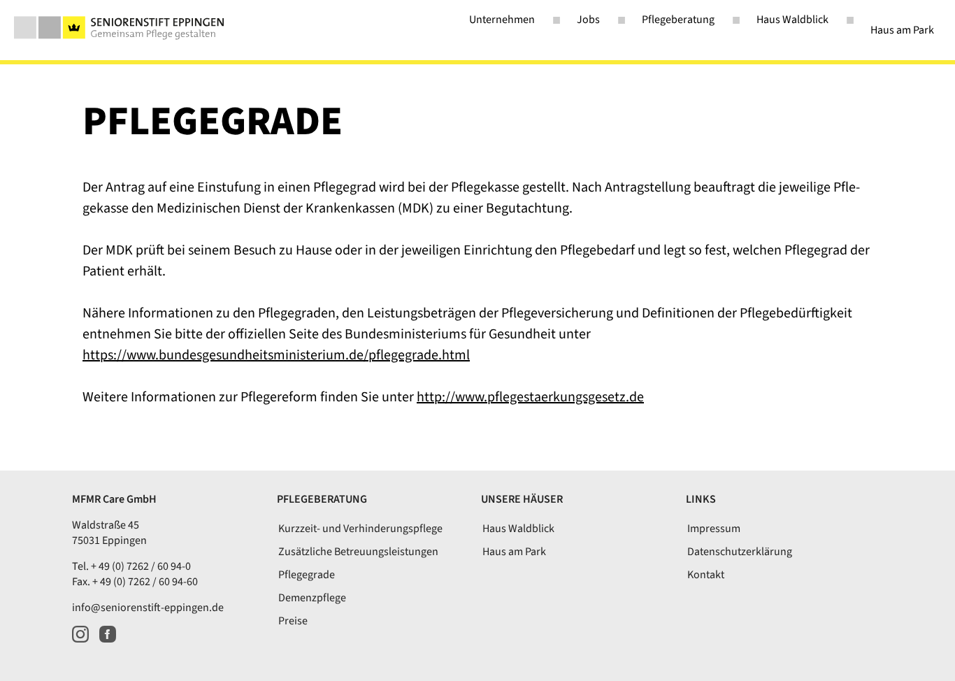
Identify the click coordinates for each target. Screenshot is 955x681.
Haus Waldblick (792, 19)
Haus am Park (902, 30)
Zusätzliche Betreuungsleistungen (358, 551)
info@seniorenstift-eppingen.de (148, 607)
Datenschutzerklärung (739, 551)
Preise (293, 621)
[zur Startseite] (119, 27)
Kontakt (705, 574)
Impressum (713, 528)
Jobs (588, 19)
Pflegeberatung (678, 19)
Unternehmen (502, 19)
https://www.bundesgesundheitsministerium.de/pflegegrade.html (276, 355)
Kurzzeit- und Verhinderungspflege (360, 528)
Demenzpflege (312, 597)
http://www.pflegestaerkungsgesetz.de (530, 397)
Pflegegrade (306, 574)
